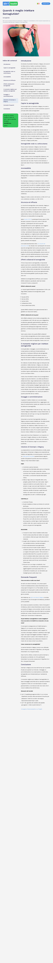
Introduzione (7, 64)
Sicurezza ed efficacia (9, 80)
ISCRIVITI (5, 125)
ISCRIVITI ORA (46, 3)
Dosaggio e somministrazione (8, 95)
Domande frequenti (9, 105)
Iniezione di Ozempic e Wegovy (10, 100)
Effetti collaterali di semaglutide (9, 84)
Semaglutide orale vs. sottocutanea (9, 72)
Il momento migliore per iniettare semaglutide (10, 90)
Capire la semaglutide (9, 67)
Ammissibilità (7, 76)
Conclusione (7, 108)
